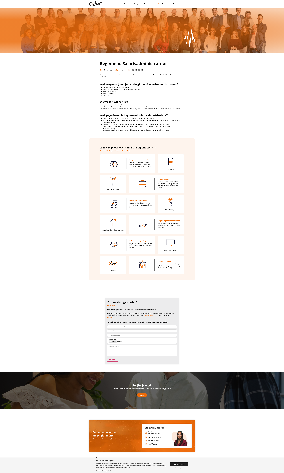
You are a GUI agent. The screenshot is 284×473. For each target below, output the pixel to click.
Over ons (127, 4)
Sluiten (110, 470)
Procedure (166, 4)
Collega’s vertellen (140, 4)
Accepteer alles (179, 464)
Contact (176, 4)
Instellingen (178, 467)
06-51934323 (148, 315)
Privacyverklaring (101, 470)
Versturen (112, 359)
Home (119, 4)
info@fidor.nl (111, 317)
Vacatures (154, 4)
